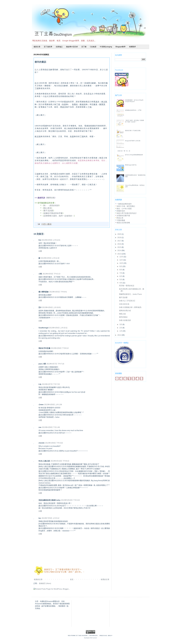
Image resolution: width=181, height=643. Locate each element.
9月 (120, 266)
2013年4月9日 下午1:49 (51, 427)
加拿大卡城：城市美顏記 (126, 206)
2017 (119, 241)
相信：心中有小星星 (124, 208)
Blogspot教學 (120, 47)
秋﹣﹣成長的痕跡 (51, 205)
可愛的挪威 (121, 220)
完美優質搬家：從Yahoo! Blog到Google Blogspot (134, 100)
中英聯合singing (106, 47)
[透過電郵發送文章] (38, 224)
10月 (121, 263)
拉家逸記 (59, 47)
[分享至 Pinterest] (50, 224)
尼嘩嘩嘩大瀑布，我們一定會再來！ (59, 216)
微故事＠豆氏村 (72, 47)
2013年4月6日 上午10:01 (51, 307)
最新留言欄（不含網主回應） (133, 130)
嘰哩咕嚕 (50, 198)
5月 (120, 279)
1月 (120, 331)
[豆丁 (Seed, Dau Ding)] (122, 86)
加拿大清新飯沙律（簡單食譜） (131, 307)
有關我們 (132, 47)
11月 (121, 260)
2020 (119, 234)
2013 (119, 254)
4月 (120, 283)
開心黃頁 (47, 208)
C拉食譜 (93, 47)
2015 (119, 247)
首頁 (71, 579)
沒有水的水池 (124, 304)
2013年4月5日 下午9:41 (58, 292)
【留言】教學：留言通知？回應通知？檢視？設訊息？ (134, 121)
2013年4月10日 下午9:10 (59, 461)
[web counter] (129, 380)
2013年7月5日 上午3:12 (50, 518)
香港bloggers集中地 (130, 165)
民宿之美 (120, 218)
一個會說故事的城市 (124, 204)
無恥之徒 (122, 314)
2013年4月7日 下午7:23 (51, 384)
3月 (120, 324)
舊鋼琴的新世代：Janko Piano (130, 294)
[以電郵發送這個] (42, 224)
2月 (120, 328)
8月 (120, 270)
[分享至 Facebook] (48, 224)
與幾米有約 (121, 211)
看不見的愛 (48, 211)
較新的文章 (38, 579)
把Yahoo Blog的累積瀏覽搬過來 (134, 155)
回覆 (40, 251)
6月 (120, 276)
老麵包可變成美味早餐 (53, 213)
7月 (120, 273)
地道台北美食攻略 (123, 223)
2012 (119, 335)
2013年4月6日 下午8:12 (60, 348)
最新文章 (37, 47)
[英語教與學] (124, 364)
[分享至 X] (46, 224)
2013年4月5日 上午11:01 (51, 240)
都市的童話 (123, 317)
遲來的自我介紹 (125, 310)
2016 (119, 244)
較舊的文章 (105, 579)
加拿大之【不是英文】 (127, 301)
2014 (119, 250)
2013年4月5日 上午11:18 (50, 258)
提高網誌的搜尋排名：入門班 (133, 110)
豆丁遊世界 (48, 47)
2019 (119, 237)
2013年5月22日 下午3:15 (70, 500)
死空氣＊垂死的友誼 (126, 285)
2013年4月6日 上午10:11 (58, 328)
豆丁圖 (83, 47)
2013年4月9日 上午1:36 (53, 404)
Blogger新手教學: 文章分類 (132, 140)
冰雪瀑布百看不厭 (123, 215)
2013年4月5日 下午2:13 (51, 274)
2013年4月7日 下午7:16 (55, 364)
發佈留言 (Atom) (45, 583)
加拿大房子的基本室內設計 (127, 213)
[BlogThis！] (44, 224)
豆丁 (70, 70)
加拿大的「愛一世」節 (124, 151)
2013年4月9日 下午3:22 (54, 443)
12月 (121, 257)
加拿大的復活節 (125, 320)
